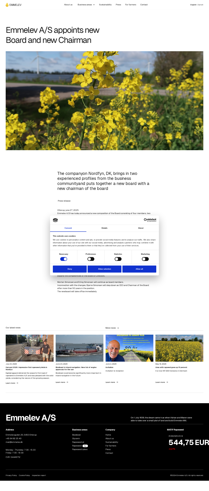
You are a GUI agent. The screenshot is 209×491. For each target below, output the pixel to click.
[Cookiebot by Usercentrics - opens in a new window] (145, 220)
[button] (86, 4)
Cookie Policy (24, 475)
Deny (70, 269)
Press (118, 4)
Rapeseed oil (78, 442)
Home (108, 435)
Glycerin (76, 438)
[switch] (90, 259)
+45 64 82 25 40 (13, 438)
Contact (144, 4)
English (193, 5)
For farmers (130, 4)
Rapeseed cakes (79, 449)
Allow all (139, 269)
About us (68, 4)
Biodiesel (76, 435)
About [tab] (140, 228)
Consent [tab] (68, 228)
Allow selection (104, 269)
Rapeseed (79, 445)
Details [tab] (105, 228)
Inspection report (39, 475)
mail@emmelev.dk (14, 442)
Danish (200, 5)
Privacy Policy (11, 475)
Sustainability (105, 4)
